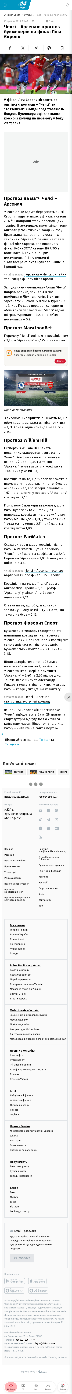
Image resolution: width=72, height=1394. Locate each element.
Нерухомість (18, 1162)
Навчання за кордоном (23, 1150)
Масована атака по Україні (25, 989)
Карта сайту (45, 900)
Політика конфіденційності (13, 891)
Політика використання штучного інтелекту (17, 899)
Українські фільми (20, 1100)
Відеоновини (17, 944)
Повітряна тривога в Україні (26, 984)
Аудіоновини (17, 948)
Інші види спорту (20, 1211)
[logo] (23, 5)
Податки (15, 1074)
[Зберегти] (62, 48)
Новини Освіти (20, 1126)
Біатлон (14, 1206)
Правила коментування (51, 865)
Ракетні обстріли (19, 970)
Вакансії (43, 883)
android (14, 1281)
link (40, 811)
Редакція (9, 855)
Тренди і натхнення (21, 1176)
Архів (41, 894)
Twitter (44, 740)
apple (38, 1281)
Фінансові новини (20, 1064)
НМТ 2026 (15, 1140)
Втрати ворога (18, 998)
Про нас (8, 849)
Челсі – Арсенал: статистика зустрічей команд (27, 699)
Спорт (14, 1188)
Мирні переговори (20, 979)
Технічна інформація (50, 871)
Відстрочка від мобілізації (25, 1034)
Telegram (12, 744)
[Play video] (36, 73)
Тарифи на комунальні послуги (28, 1069)
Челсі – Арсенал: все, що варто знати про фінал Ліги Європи (33, 572)
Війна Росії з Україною (25, 965)
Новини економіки (22, 1050)
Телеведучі (10, 872)
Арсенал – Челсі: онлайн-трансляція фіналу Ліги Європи (35, 276)
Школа (14, 1135)
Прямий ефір (17, 939)
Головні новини (19, 929)
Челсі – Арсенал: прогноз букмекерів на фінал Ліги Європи (51, 15)
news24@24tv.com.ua (16, 796)
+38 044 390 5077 (48, 796)
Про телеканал (12, 866)
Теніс (13, 1201)
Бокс (12, 1192)
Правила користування (16, 884)
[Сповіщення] (68, 5)
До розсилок (22, 1258)
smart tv (14, 1291)
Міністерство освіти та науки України (31, 1131)
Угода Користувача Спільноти (49, 858)
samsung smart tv (38, 1291)
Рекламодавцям (12, 878)
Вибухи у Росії (18, 993)
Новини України (19, 934)
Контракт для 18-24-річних (25, 1029)
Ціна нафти (16, 1055)
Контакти (43, 877)
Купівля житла (18, 1171)
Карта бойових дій (20, 974)
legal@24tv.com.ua (45, 1343)
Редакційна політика (15, 861)
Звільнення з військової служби (28, 1014)
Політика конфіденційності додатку (53, 850)
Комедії (14, 1109)
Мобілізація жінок (20, 1024)
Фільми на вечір (19, 1105)
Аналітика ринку (19, 1166)
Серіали (14, 1114)
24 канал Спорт (12, 15)
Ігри (41, 906)
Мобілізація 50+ (19, 1019)
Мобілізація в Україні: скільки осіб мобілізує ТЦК (38, 1038)
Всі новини (17, 925)
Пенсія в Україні (19, 1079)
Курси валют (17, 1060)
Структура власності (49, 888)
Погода (14, 953)
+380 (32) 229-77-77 (24, 1339)
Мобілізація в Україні (24, 1010)
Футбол (28, 15)
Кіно (13, 1091)
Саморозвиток (18, 1145)
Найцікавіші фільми (21, 1095)
